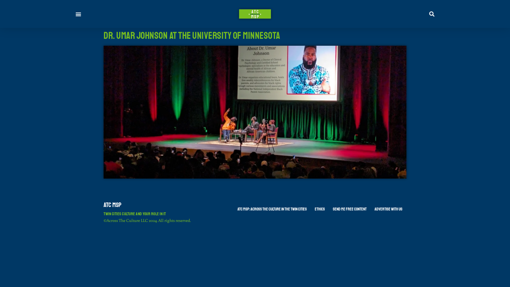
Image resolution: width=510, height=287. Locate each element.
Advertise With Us (388, 209)
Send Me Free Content (350, 209)
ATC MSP (112, 205)
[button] (78, 14)
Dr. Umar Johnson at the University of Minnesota (192, 36)
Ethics (320, 209)
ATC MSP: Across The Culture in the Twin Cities (272, 209)
